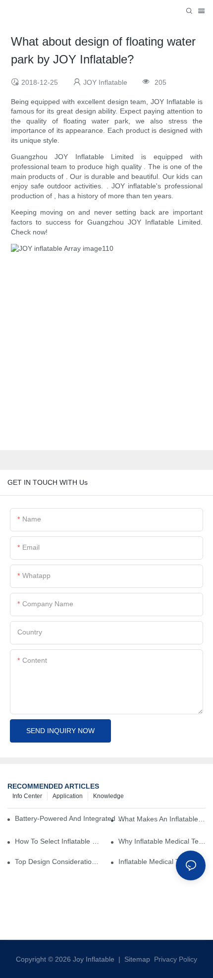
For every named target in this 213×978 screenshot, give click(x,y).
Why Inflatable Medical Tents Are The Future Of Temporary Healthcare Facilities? (162, 841)
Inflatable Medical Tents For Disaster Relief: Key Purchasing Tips (162, 861)
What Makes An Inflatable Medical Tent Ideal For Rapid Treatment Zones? (162, 819)
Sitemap (136, 959)
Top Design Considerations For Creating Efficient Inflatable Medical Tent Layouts (58, 861)
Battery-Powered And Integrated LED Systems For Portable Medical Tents (71, 818)
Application (68, 796)
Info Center (27, 796)
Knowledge (108, 796)
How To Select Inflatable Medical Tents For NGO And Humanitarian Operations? (58, 841)
